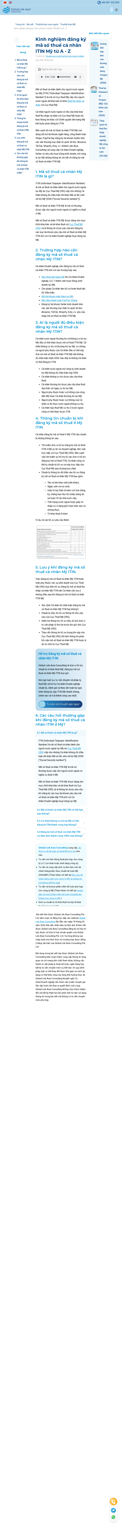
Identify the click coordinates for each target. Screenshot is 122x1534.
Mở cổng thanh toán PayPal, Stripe (59, 300)
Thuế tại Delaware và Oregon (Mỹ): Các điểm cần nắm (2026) (103, 102)
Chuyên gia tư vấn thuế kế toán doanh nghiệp (65, 56)
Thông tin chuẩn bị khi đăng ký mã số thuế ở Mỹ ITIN (23, 126)
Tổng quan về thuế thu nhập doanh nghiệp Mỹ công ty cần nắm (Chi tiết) (103, 138)
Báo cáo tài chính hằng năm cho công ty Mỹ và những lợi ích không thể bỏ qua (61, 879)
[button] (61, 733)
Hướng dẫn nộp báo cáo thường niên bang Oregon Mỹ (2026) (103, 63)
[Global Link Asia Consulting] (22, 9)
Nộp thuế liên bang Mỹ (53, 277)
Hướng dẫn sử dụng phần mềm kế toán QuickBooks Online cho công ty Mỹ (61, 894)
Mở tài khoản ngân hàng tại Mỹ (57, 296)
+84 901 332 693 (110, 2)
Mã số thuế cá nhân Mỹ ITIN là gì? (22, 64)
